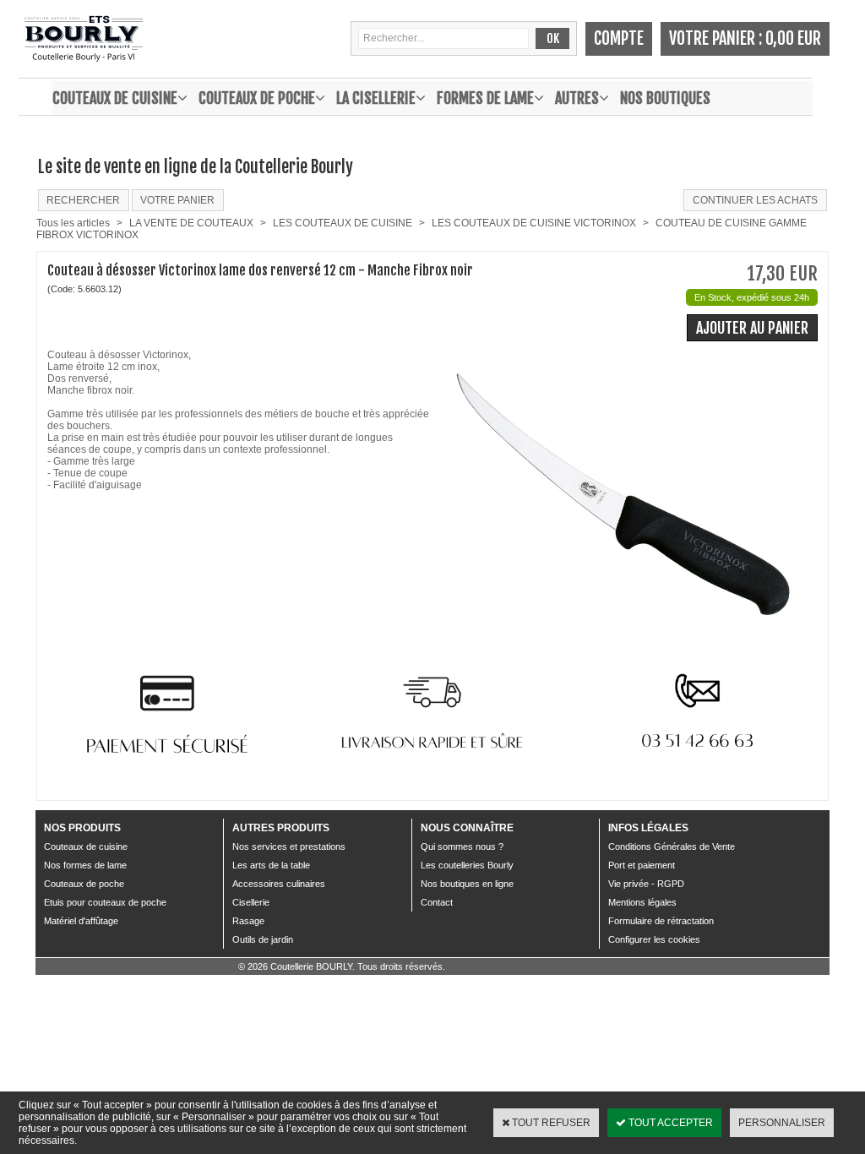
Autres (577, 98)
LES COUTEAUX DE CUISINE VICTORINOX (534, 223)
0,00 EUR (793, 38)
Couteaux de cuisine (114, 98)
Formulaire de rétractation (661, 921)
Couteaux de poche (257, 98)
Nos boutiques (665, 98)
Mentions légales (642, 902)
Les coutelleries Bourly (467, 865)
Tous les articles (73, 223)
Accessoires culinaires (278, 884)
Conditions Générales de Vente (671, 846)
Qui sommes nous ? (462, 846)
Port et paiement (641, 865)
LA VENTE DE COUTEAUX (191, 223)
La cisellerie (376, 98)
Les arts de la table (271, 865)
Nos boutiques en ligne (467, 884)
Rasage (248, 921)
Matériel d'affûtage (81, 921)
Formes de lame (485, 98)
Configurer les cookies (654, 939)
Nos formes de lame (85, 865)
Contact (437, 902)
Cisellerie (250, 902)
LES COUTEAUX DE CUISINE (342, 223)
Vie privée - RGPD (646, 884)
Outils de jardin (262, 939)
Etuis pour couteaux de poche (105, 902)
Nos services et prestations (288, 846)
